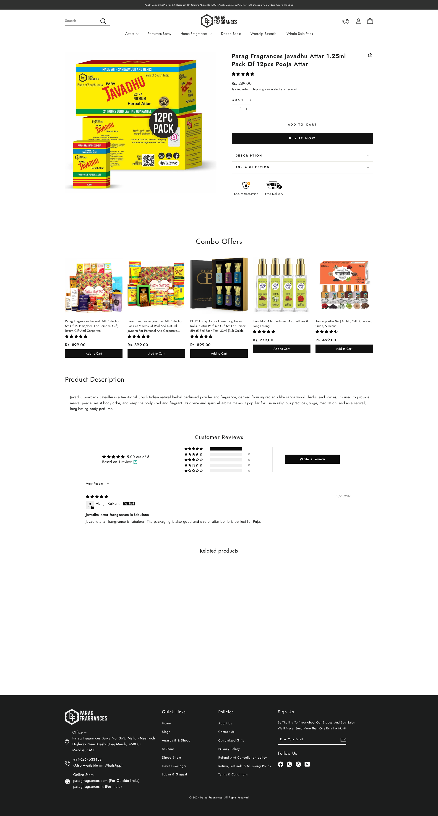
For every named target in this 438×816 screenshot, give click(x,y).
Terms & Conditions (233, 774)
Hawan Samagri (174, 766)
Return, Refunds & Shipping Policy (244, 766)
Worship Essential (263, 33)
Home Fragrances (194, 33)
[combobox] (87, 21)
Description (248, 155)
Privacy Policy (229, 748)
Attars (130, 33)
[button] (243, 74)
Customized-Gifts (231, 740)
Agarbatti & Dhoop (176, 740)
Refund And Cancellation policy (242, 757)
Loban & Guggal (174, 774)
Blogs (166, 731)
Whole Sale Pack (300, 33)
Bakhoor (168, 748)
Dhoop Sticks (231, 33)
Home (166, 723)
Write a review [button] (312, 459)
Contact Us (226, 731)
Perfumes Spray (159, 33)
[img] (97, 496)
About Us (225, 723)
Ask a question (252, 167)
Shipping (258, 89)
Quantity (242, 100)
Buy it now (302, 138)
